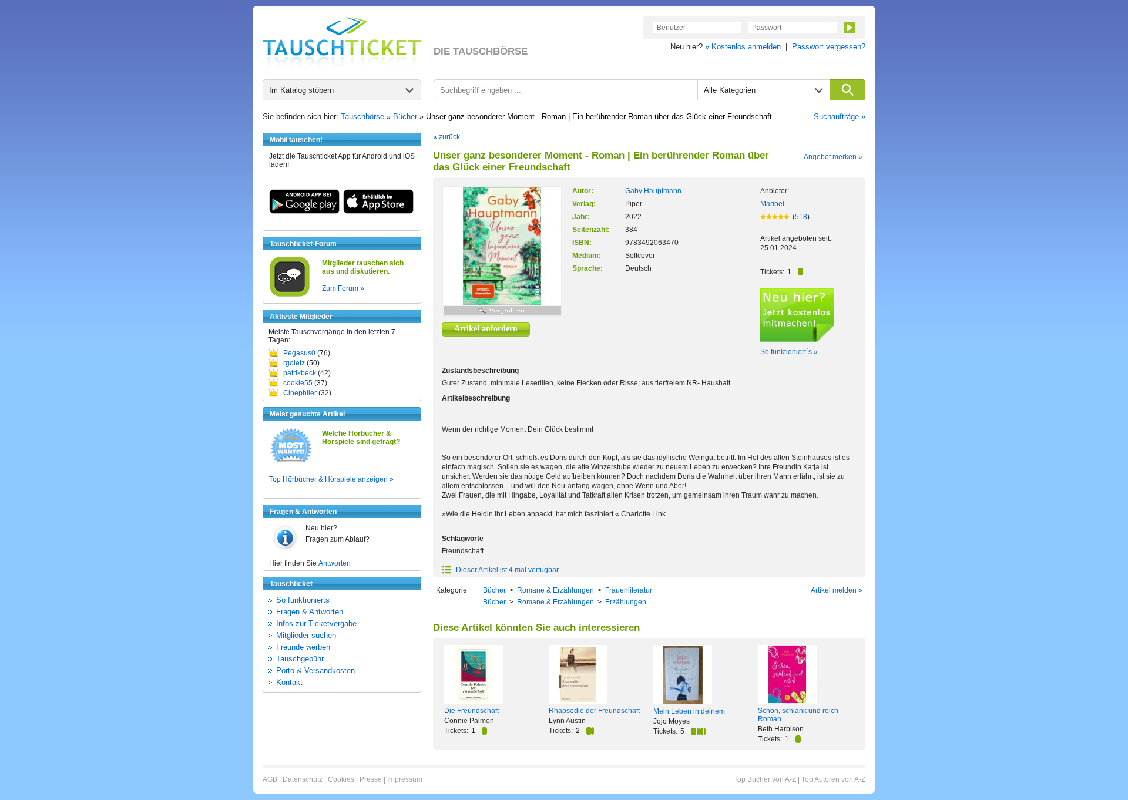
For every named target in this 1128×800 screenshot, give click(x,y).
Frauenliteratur (628, 590)
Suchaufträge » (839, 116)
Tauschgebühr (300, 658)
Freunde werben (303, 647)
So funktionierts (303, 600)
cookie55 (298, 383)
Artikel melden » (836, 590)
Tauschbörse (362, 116)
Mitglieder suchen (306, 635)
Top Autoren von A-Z (833, 779)
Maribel (772, 204)
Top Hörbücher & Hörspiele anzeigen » (331, 479)
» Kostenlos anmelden (743, 46)
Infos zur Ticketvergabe (316, 623)
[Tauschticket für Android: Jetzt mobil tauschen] (304, 211)
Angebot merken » (833, 157)
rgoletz (294, 363)
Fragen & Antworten (309, 611)
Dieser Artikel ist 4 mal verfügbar (506, 570)
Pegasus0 (299, 353)
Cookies (341, 779)
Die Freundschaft (471, 711)
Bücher (405, 116)
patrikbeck (299, 373)
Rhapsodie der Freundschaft (594, 711)
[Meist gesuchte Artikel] (291, 461)
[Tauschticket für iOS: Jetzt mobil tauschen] (378, 211)
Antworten (334, 563)
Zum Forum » (343, 288)
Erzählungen (625, 602)
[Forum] (289, 295)
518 (801, 217)
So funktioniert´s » (789, 352)
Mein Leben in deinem (689, 711)
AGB (270, 779)
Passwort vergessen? (828, 46)
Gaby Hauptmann (653, 191)
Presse (371, 779)
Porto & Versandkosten (315, 670)
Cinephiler (300, 393)
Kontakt (289, 682)
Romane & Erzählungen (555, 590)
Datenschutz (303, 779)
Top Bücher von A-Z (765, 779)
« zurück (446, 137)
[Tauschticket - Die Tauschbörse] (342, 42)
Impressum (404, 779)
